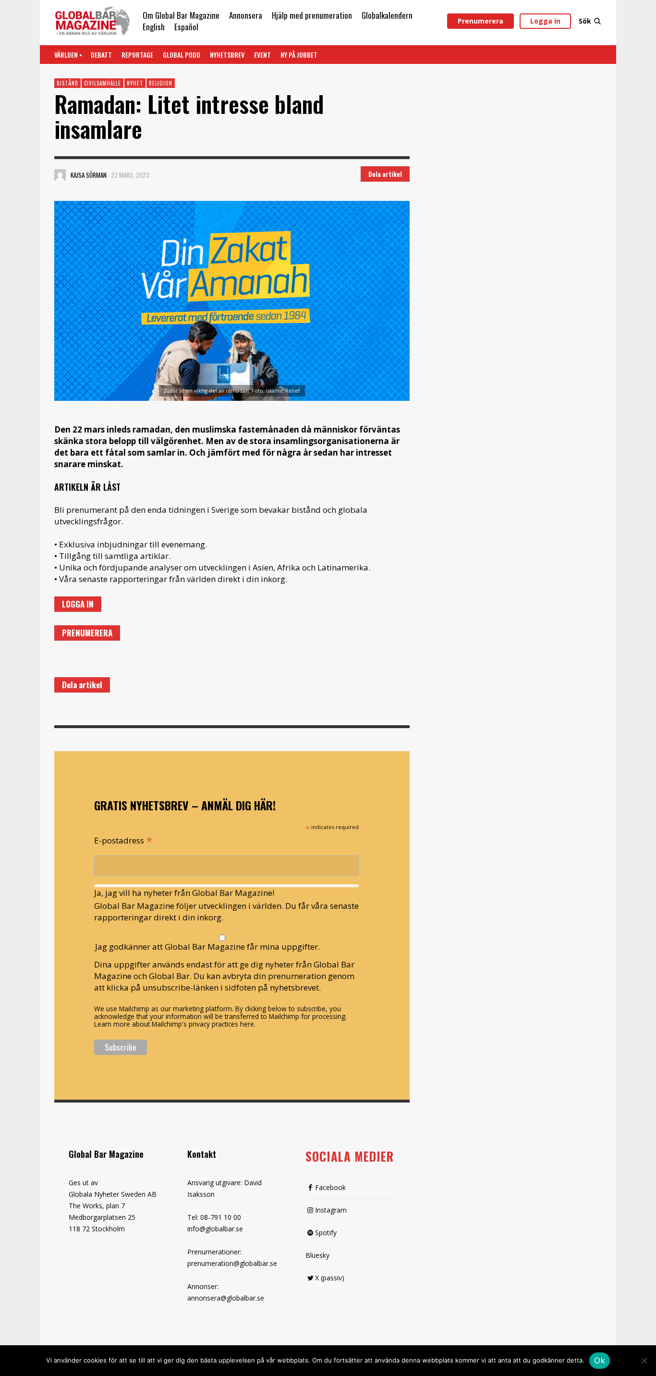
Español (186, 27)
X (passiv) (329, 1277)
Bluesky (317, 1255)
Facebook (330, 1187)
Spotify (326, 1232)
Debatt (101, 55)
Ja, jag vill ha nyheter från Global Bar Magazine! (184, 892)
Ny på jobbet (298, 55)
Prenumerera (480, 20)
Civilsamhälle (102, 83)
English (154, 27)
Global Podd (181, 55)
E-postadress (123, 839)
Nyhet (135, 83)
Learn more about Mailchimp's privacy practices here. (174, 1024)
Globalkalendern (387, 15)
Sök (585, 20)
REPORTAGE (137, 55)
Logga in (545, 20)
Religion (160, 83)
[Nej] (644, 1361)
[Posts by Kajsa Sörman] (60, 175)
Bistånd (67, 83)
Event (262, 55)
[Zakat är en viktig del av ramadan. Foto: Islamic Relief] (232, 301)
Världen (66, 55)
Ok (599, 1360)
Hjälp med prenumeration (312, 15)
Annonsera (245, 15)
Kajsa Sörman (89, 175)
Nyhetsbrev (227, 55)
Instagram (331, 1210)
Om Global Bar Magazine (181, 15)
